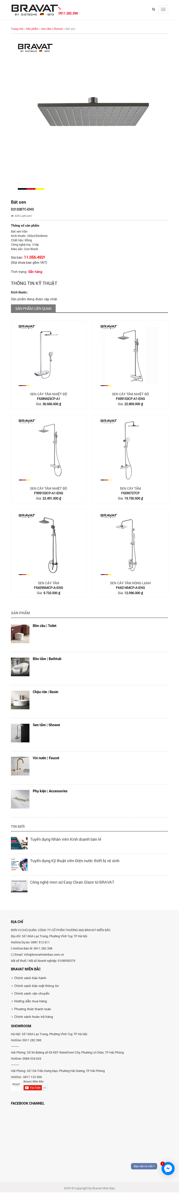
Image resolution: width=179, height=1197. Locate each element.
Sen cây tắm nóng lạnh (130, 583)
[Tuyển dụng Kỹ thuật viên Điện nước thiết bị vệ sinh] (19, 864)
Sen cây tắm (130, 488)
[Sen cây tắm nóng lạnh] (130, 544)
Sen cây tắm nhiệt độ (48, 394)
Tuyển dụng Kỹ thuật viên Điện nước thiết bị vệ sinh (74, 860)
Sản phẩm (32, 29)
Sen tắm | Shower (52, 29)
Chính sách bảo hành (30, 978)
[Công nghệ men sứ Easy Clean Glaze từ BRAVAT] (19, 885)
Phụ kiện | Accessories (50, 791)
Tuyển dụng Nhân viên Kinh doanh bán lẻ (65, 839)
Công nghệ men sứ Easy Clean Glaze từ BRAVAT (72, 882)
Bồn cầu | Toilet (45, 625)
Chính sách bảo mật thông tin (36, 985)
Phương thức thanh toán (32, 1009)
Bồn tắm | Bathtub (47, 658)
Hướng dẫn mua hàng (30, 1001)
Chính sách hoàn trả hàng (33, 1016)
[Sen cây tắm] (130, 450)
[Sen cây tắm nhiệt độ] (48, 355)
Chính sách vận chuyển (32, 993)
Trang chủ (17, 29)
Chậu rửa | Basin (45, 691)
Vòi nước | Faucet (46, 758)
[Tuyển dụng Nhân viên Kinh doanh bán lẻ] (19, 842)
